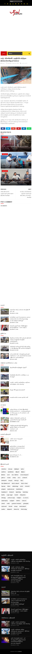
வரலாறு (15, 506)
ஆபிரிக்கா (3, 471)
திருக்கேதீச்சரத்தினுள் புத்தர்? (18, 367)
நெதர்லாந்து (25, 492)
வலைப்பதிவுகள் (22, 506)
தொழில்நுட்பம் (4, 492)
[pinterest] (24, 3)
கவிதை (14, 477)
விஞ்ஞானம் (9, 509)
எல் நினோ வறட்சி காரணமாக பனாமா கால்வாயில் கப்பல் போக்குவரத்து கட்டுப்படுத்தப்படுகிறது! (20, 318)
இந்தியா (23, 471)
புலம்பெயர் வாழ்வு (11, 497)
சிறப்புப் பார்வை (24, 483)
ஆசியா (22, 469)
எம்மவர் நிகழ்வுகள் (24, 474)
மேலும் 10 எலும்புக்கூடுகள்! (17, 390)
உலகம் (8, 474)
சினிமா (8, 486)
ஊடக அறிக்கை (15, 474)
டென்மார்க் (27, 486)
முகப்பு (4, 53)
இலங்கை (3, 474)
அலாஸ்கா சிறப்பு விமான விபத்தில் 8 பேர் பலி (20, 310)
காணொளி (24, 477)
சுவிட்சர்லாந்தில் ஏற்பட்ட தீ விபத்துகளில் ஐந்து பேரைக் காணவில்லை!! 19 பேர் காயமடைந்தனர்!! (18, 578)
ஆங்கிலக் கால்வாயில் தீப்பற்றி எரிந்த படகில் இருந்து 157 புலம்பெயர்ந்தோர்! (20, 347)
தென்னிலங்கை (19, 489)
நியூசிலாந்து (18, 492)
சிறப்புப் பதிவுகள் (15, 483)
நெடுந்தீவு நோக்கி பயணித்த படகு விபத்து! (19, 376)
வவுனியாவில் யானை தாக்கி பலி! (19, 397)
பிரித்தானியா (23, 494)
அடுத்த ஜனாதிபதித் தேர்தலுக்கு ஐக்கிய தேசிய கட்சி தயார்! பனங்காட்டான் (19, 427)
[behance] (18, 3)
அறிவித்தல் (16, 469)
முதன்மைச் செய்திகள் (16, 503)
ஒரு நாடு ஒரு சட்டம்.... (16, 455)
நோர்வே (3, 494)
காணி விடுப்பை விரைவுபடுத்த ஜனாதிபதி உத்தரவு (15, 181)
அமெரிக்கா (3, 469)
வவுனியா (3, 509)
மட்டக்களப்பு (25, 497)
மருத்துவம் (12, 500)
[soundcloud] (27, 3)
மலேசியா (18, 500)
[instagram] (16, 3)
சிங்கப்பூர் (16, 480)
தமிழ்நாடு (3, 489)
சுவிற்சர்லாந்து (15, 486)
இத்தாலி (17, 471)
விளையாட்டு (16, 509)
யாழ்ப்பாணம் (24, 63)
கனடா (19, 477)
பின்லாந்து (3, 497)
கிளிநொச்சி (3, 480)
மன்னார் (3, 503)
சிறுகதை (3, 486)
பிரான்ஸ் (16, 494)
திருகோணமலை (11, 489)
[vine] (21, 3)
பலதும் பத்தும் (10, 494)
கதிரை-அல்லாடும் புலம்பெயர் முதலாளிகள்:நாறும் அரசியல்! (18, 418)
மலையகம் (24, 500)
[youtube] (10, 3)
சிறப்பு (22, 480)
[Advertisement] (16, 33)
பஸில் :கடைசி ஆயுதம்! (16, 439)
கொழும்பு (10, 480)
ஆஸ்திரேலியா (11, 471)
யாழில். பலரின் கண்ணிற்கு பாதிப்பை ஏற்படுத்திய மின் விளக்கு (15, 147)
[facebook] (5, 3)
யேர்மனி (10, 506)
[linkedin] (13, 3)
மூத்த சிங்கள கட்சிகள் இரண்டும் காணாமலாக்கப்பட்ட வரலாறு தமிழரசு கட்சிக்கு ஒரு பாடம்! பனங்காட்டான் (20, 411)
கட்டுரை (9, 477)
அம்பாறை (10, 469)
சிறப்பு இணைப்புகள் (5, 483)
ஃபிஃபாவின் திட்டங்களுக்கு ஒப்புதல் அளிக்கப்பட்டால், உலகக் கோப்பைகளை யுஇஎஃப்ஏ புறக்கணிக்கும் (20, 355)
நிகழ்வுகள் (11, 492)
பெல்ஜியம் (19, 497)
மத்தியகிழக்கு (4, 500)
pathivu (20, 651)
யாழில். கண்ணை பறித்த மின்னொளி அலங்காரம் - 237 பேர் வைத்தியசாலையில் (15, 164)
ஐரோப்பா (3, 477)
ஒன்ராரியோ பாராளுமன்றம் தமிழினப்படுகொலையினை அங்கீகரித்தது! (17, 447)
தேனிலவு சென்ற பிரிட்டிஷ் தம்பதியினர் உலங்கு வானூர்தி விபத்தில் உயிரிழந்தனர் (20, 339)
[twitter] (8, 3)
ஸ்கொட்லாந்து (24, 509)
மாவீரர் (8, 503)
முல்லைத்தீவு (25, 503)
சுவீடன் (21, 486)
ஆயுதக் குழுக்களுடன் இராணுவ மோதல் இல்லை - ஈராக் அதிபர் (19, 326)
